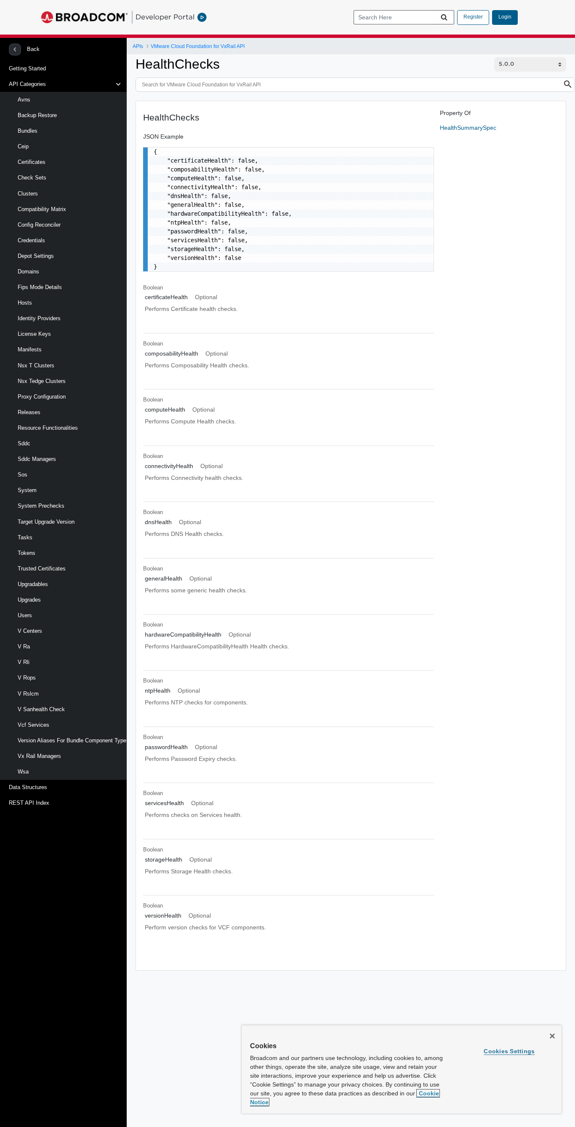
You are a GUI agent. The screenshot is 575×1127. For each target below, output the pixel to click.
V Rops (27, 678)
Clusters (28, 193)
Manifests (30, 349)
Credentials (31, 240)
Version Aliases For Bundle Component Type (72, 740)
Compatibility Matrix (42, 209)
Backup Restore (37, 115)
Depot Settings (36, 256)
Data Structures (28, 787)
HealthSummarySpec (468, 127)
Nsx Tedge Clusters (42, 381)
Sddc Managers (37, 459)
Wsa (23, 771)
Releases (29, 412)
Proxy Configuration (42, 397)
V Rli (23, 662)
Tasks (25, 537)
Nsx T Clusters (36, 365)
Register (473, 17)
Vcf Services (33, 725)
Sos (22, 474)
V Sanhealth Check (41, 709)
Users (25, 615)
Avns (24, 99)
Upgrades (29, 600)
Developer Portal (165, 16)
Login (504, 17)
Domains (28, 271)
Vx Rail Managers (39, 756)
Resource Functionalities (48, 428)
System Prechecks (41, 506)
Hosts (25, 303)
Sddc (24, 443)
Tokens (26, 553)
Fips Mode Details (40, 287)
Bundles (27, 131)
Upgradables (33, 584)
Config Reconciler (39, 225)
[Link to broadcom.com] (84, 17)
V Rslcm (28, 694)
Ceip (23, 146)
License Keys (34, 334)
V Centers (30, 631)
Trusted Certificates (42, 568)
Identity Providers (39, 318)
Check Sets (32, 177)
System (27, 490)
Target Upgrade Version (46, 522)
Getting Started (27, 68)
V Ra (24, 646)
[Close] (552, 1036)
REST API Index (29, 803)
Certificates (31, 162)
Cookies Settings (509, 1051)
